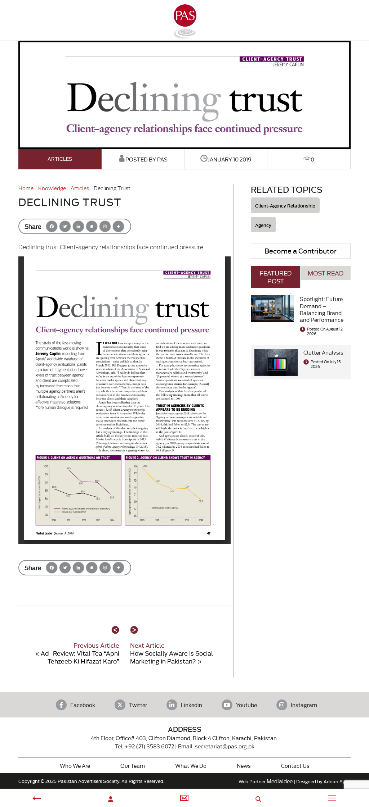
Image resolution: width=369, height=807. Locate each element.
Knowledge (52, 188)
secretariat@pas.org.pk (224, 746)
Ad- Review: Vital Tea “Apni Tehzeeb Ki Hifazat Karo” (80, 656)
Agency (263, 225)
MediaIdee (280, 781)
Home (26, 188)
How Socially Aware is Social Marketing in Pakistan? (171, 656)
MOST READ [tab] (325, 272)
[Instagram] (105, 226)
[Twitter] (65, 226)
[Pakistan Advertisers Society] (184, 36)
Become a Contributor (300, 250)
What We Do (190, 765)
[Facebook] (52, 226)
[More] (118, 226)
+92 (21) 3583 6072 (149, 746)
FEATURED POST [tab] (276, 276)
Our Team (132, 765)
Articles (60, 159)
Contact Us (295, 765)
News (244, 765)
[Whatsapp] (92, 226)
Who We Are (75, 765)
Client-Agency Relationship (285, 205)
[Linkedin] (78, 226)
